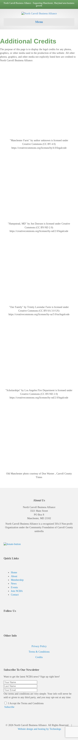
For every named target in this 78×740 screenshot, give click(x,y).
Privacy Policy (39, 646)
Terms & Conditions (39, 651)
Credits (39, 657)
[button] (9, 707)
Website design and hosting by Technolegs (39, 729)
